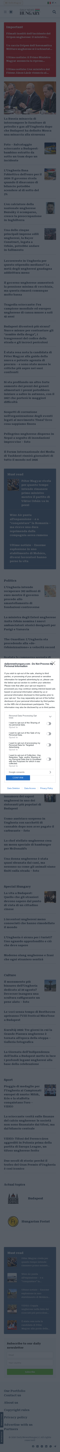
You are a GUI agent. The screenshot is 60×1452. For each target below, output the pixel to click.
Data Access (30, 788)
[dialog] (30, 726)
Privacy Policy (46, 788)
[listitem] (30, 717)
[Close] (54, 664)
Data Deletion (13, 788)
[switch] (48, 723)
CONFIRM (18, 778)
